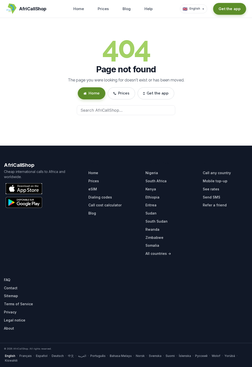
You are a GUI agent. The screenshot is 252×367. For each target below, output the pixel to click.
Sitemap (11, 296)
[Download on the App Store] (24, 188)
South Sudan (156, 221)
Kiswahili (11, 360)
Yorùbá (229, 356)
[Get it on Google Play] (24, 202)
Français (25, 356)
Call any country (217, 173)
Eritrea (151, 205)
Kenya (150, 189)
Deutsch (58, 356)
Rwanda (152, 229)
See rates (211, 189)
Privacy (10, 312)
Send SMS (211, 197)
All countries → (158, 253)
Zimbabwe (154, 237)
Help (148, 8)
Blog (127, 8)
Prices (103, 8)
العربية (82, 356)
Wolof (216, 356)
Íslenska (185, 356)
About (9, 328)
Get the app (230, 8)
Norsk (140, 356)
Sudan (151, 213)
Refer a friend (215, 205)
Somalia (152, 245)
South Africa (156, 181)
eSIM (92, 189)
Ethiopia (152, 197)
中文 (71, 356)
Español (41, 356)
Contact (10, 288)
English (10, 356)
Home (78, 8)
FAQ (7, 280)
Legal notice (14, 320)
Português (98, 356)
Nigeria (151, 173)
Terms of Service (18, 304)
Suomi (170, 356)
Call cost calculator (105, 205)
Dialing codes (100, 197)
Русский (201, 356)
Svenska (155, 356)
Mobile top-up (215, 181)
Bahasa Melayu (121, 356)
